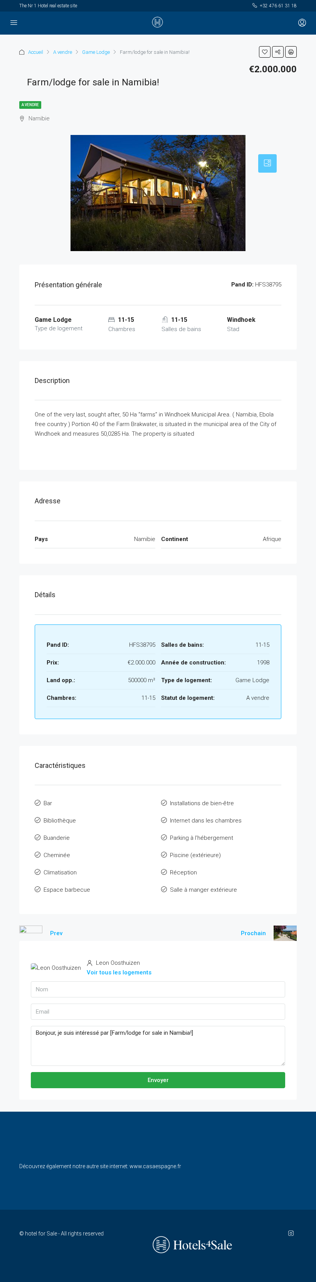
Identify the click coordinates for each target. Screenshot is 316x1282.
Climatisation (60, 872)
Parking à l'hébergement (201, 837)
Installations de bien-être (202, 803)
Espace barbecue (67, 889)
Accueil (35, 52)
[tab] (267, 163)
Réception (183, 872)
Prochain (253, 933)
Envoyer (158, 1080)
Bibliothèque (60, 820)
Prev (56, 933)
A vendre (62, 52)
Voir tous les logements (119, 972)
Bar (48, 803)
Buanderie (57, 837)
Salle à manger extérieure (203, 889)
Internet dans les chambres (206, 820)
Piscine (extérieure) (195, 855)
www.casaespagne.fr (155, 1166)
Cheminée (57, 855)
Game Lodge (96, 52)
